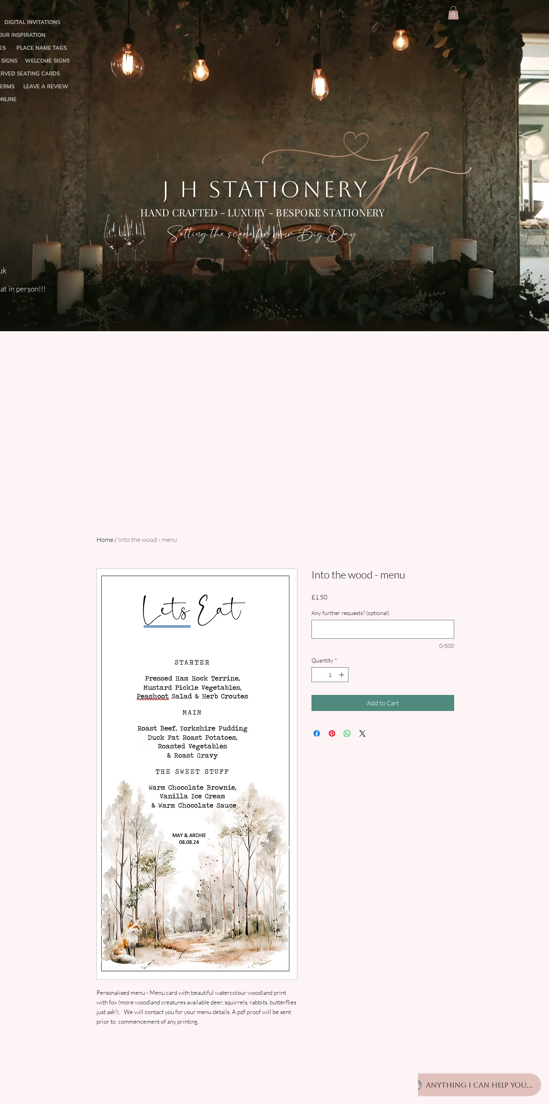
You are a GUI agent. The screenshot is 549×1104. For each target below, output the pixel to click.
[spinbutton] (330, 675)
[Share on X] (362, 733)
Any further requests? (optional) (350, 612)
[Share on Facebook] (317, 733)
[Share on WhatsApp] (347, 733)
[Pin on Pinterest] (332, 733)
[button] (453, 12)
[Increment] (342, 675)
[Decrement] (318, 675)
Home (104, 540)
